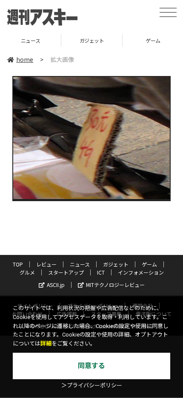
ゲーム (121, 40)
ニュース (80, 264)
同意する (91, 366)
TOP (18, 264)
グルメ (27, 272)
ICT (101, 272)
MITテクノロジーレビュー (115, 284)
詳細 (45, 343)
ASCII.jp (56, 284)
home (24, 59)
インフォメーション (141, 272)
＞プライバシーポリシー (91, 385)
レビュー (46, 264)
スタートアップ (66, 272)
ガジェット (60, 40)
